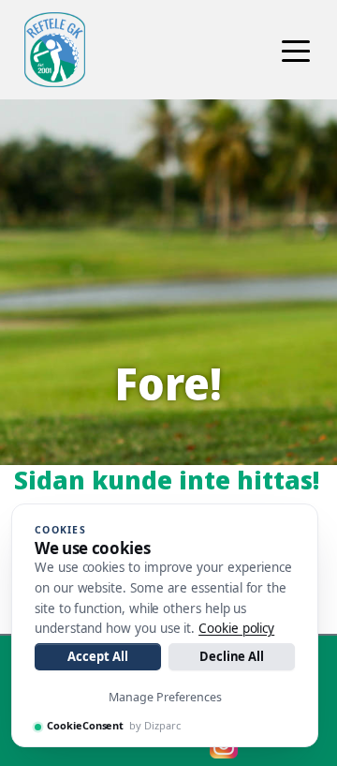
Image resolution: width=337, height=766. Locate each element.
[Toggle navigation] (296, 50)
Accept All (97, 656)
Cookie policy (236, 628)
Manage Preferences (165, 697)
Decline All (231, 656)
